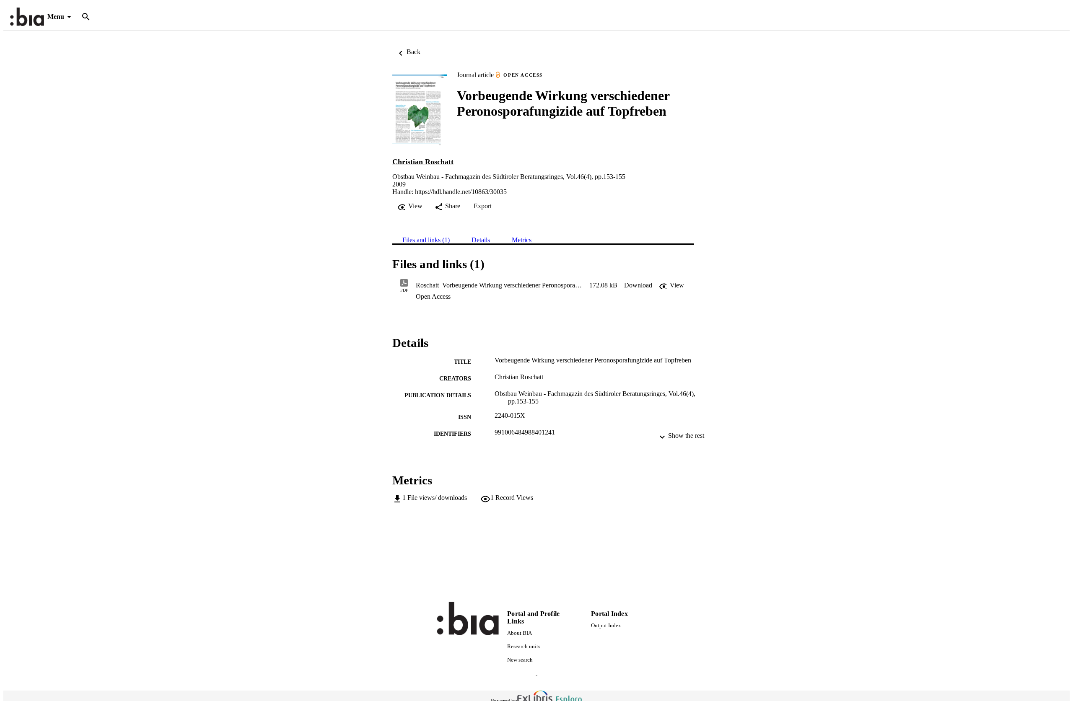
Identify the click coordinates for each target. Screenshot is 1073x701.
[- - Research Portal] (27, 17)
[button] (638, 285)
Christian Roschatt (423, 162)
